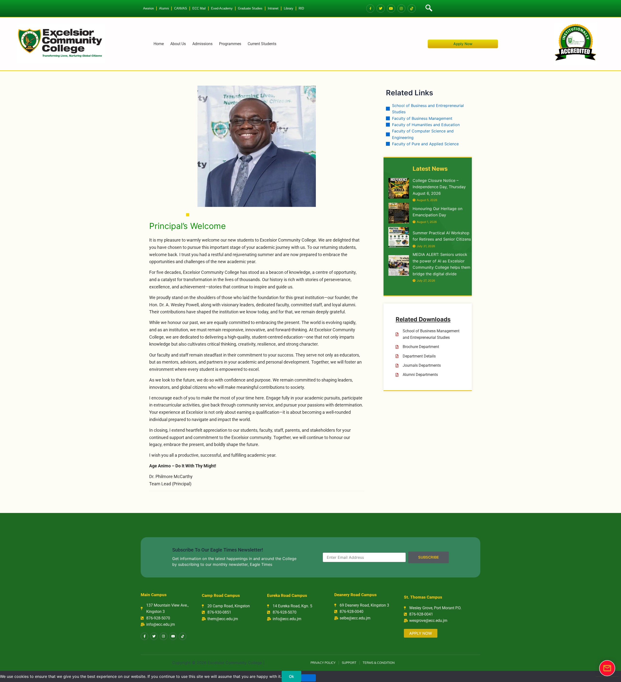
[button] (428, 8)
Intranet (273, 8)
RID (301, 8)
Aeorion (148, 8)
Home (159, 43)
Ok (291, 676)
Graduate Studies (250, 8)
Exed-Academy (222, 8)
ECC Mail (199, 8)
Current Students (262, 43)
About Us (178, 43)
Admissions (202, 43)
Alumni (164, 8)
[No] (308, 678)
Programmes (230, 43)
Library (288, 8)
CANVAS (180, 8)
